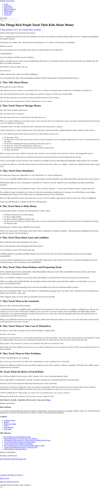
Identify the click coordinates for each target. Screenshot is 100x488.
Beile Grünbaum (7, 29)
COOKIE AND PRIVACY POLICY (11, 475)
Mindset (25, 29)
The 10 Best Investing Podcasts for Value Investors (20, 442)
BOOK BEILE (8, 11)
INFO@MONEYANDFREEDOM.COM (13, 459)
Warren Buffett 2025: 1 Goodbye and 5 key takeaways (21, 438)
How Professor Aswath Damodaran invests (17, 437)
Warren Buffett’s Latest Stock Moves (15, 449)
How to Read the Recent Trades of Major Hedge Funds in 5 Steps (24, 445)
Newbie (6, 425)
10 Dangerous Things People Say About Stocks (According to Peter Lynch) (27, 440)
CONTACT (7, 15)
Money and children (35, 29)
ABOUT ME (8, 13)
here (49, 400)
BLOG (6, 4)
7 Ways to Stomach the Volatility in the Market (18, 444)
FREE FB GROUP (10, 9)
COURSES (7, 6)
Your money (8, 429)
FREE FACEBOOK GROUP (9, 482)
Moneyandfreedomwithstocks (69, 389)
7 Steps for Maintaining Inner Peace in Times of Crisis (20, 447)
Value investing (8, 427)
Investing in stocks (9, 420)
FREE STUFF (8, 7)
